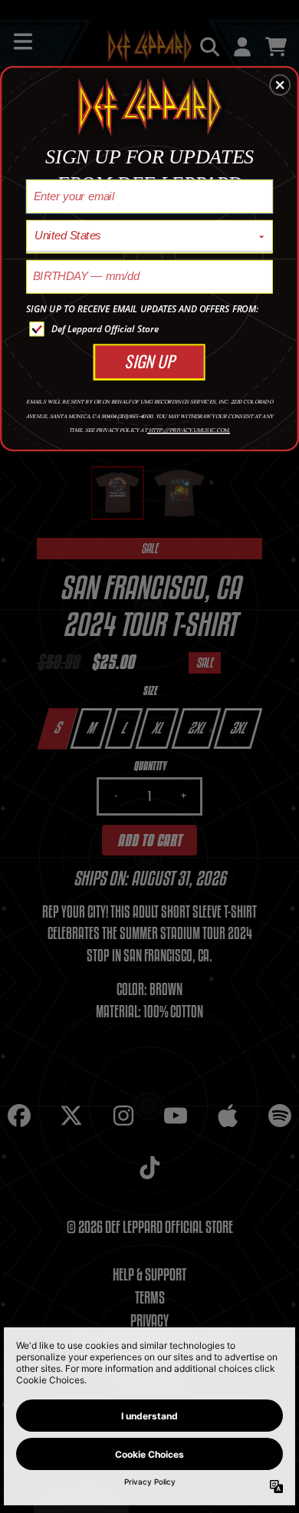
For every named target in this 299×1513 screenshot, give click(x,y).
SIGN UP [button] (149, 361)
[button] (280, 85)
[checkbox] (151, 328)
